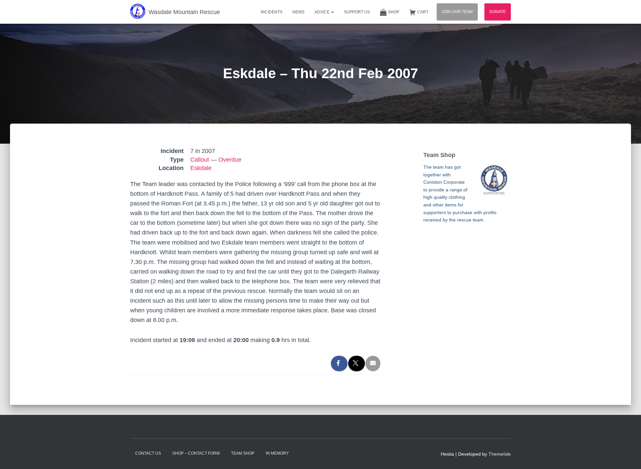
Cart (422, 12)
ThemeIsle (499, 454)
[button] (332, 12)
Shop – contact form (196, 453)
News (298, 12)
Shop (393, 12)
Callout (199, 159)
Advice (322, 12)
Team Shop (242, 453)
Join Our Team (457, 11)
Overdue (229, 159)
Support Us (357, 12)
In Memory (277, 453)
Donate (497, 11)
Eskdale (201, 168)
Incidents (271, 12)
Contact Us (148, 453)
